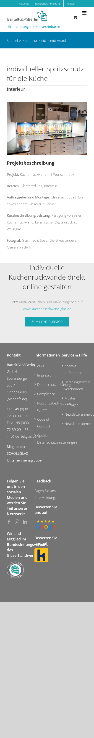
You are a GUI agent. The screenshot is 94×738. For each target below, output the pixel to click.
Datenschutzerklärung (47, 384)
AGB (40, 366)
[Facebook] (9, 522)
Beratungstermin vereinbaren (37, 27)
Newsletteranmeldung (75, 414)
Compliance (46, 394)
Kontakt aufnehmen (73, 369)
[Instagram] (17, 522)
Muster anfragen (71, 401)
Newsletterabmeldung (75, 423)
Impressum (46, 375)
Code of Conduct (43, 422)
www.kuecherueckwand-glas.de (47, 308)
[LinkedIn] (25, 522)
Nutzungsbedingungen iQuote (47, 406)
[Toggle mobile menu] (84, 12)
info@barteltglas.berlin (24, 436)
